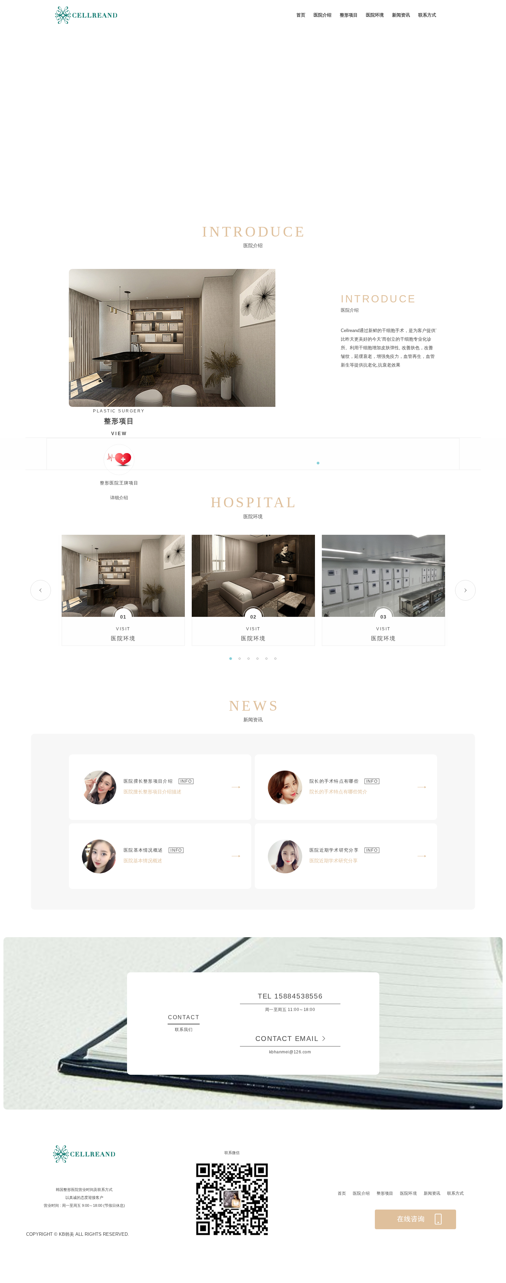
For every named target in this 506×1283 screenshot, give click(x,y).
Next (465, 590)
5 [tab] (266, 659)
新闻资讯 (401, 15)
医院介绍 (322, 15)
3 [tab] (248, 659)
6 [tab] (275, 659)
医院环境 (375, 15)
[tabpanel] (123, 590)
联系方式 (427, 15)
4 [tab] (257, 659)
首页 (300, 15)
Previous (40, 590)
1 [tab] (318, 463)
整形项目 (349, 15)
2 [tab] (240, 659)
